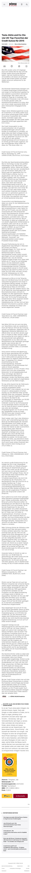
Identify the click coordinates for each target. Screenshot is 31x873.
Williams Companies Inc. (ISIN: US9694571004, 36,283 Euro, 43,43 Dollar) (13, 573)
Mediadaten (26, 870)
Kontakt (27, 868)
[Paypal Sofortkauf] (7, 796)
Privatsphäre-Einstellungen (15, 868)
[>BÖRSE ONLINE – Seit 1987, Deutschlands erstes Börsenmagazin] (13, 4)
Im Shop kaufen (20, 796)
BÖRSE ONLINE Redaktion (18, 696)
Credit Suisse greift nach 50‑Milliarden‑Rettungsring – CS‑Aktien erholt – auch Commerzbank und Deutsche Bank (14, 848)
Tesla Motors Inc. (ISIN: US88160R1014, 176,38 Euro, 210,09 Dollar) (14, 316)
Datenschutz (20, 866)
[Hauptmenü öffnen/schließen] (4, 4)
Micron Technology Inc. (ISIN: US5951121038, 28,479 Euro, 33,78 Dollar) (15, 154)
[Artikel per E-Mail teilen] (4, 66)
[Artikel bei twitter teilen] (26, 66)
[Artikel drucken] (12, 66)
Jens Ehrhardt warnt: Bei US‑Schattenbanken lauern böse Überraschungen (12, 825)
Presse (3, 868)
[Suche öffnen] (26, 4)
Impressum (4, 870)
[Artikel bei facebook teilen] (19, 66)
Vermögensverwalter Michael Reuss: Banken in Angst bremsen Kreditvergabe (15, 818)
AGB (28, 866)
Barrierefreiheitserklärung (7, 866)
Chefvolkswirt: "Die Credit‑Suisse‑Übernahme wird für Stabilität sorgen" (15, 832)
